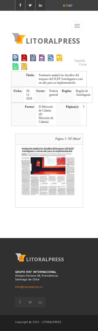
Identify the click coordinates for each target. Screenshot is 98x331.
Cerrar (82, 64)
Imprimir (79, 60)
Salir (69, 5)
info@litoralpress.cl (29, 287)
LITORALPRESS (53, 40)
